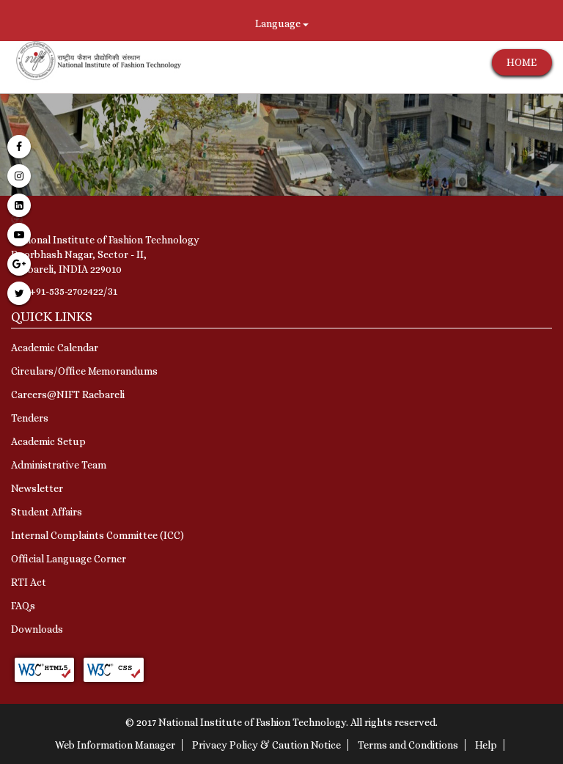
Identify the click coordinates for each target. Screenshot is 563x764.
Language (279, 23)
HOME (522, 62)
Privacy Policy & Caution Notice (266, 745)
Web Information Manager (115, 745)
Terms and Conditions (408, 745)
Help (486, 745)
